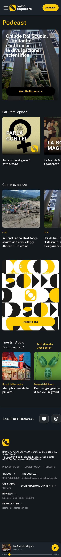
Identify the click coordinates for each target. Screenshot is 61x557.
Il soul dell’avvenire (12, 384)
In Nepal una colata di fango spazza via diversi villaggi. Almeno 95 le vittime (20, 242)
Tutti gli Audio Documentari (45, 346)
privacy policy (10, 467)
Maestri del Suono (44, 384)
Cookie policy (32, 467)
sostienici (50, 7)
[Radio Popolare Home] (20, 7)
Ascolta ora (30, 321)
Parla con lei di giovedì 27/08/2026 (16, 162)
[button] (5, 7)
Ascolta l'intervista (30, 91)
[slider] (9, 554)
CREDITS (50, 467)
